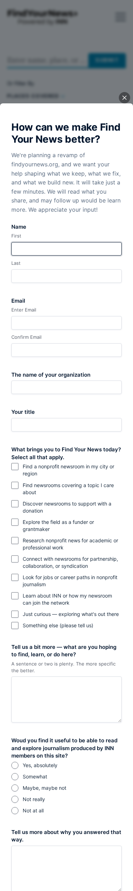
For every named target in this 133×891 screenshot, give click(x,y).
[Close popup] (124, 97)
